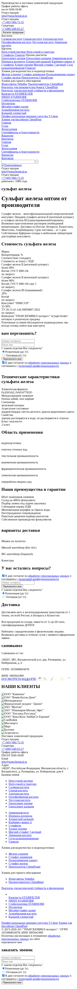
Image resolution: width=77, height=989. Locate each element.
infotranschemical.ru (14, 171)
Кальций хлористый (13, 113)
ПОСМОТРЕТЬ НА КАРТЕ (18, 678)
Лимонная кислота (20, 835)
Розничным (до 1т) (16, 351)
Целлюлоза (8, 103)
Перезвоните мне (12, 359)
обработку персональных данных (48, 362)
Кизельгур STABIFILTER (17, 93)
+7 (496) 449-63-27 (12, 28)
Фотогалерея (9, 129)
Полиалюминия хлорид (60, 74)
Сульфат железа (11, 77)
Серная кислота (32, 38)
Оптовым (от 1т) (16, 355)
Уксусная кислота (43, 42)
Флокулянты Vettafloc (14, 84)
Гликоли (20, 55)
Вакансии (7, 135)
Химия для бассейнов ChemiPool (21, 119)
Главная (6, 122)
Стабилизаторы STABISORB (19, 100)
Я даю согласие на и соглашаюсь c (36, 364)
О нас (4, 125)
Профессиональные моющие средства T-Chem (29, 116)
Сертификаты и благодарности (20, 132)
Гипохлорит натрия (13, 58)
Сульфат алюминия (33, 74)
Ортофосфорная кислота (16, 42)
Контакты (7, 138)
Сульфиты (7, 55)
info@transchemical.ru (14, 15)
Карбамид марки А (63, 61)
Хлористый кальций (38, 61)
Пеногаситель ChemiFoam (37, 77)
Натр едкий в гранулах (40, 51)
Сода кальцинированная (23, 838)
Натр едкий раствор (13, 51)
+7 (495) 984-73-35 (12, 22)
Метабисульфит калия (14, 106)
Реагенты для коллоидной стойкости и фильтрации (32, 90)
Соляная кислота (11, 38)
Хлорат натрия (24, 64)
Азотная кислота (53, 38)
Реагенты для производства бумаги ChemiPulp (29, 87)
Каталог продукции (13, 32)
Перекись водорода (13, 61)
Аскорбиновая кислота (15, 109)
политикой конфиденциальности (39, 365)
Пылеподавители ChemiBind (45, 84)
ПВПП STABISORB (14, 96)
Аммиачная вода (62, 58)
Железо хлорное (11, 74)
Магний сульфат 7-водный (49, 64)
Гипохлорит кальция (38, 58)
